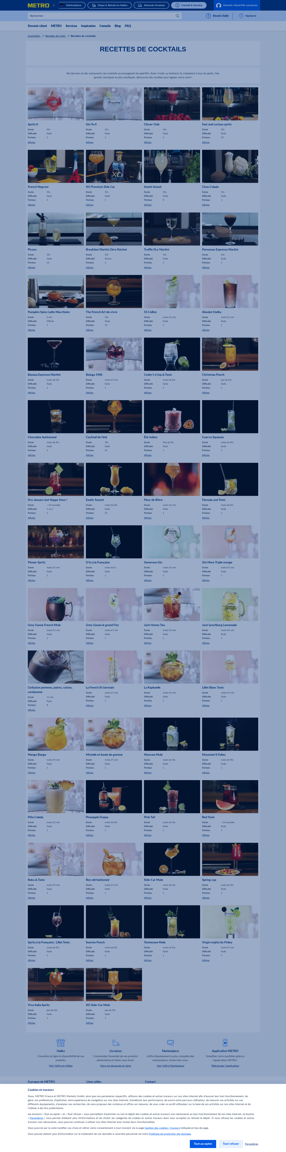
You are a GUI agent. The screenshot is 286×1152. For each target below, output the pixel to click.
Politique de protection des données (170, 1134)
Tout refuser (231, 1143)
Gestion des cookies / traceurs (162, 1128)
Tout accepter (203, 1143)
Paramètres (37, 1118)
